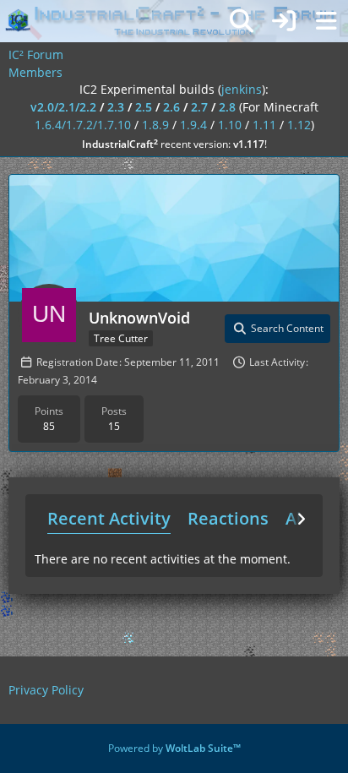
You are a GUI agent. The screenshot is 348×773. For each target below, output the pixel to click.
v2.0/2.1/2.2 (63, 107)
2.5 (143, 107)
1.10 (230, 125)
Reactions (228, 518)
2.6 (171, 107)
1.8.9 (155, 125)
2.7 (199, 107)
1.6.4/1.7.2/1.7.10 (83, 125)
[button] (277, 328)
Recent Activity (109, 518)
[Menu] (326, 21)
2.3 (115, 107)
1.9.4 (193, 125)
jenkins (241, 89)
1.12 (299, 125)
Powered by (174, 748)
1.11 (264, 125)
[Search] (241, 21)
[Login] (284, 21)
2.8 (227, 107)
